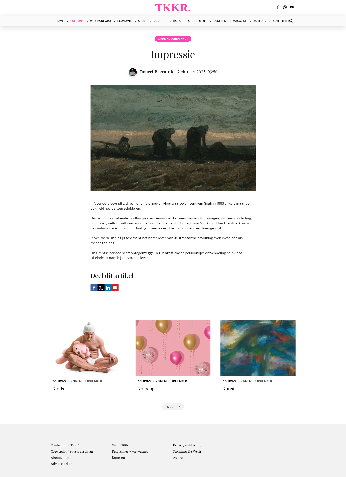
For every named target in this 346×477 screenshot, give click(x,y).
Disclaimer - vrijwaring (130, 451)
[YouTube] (292, 7)
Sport (142, 21)
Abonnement (197, 21)
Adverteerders (61, 464)
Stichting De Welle (187, 451)
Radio (177, 21)
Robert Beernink (156, 71)
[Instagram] (285, 7)
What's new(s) (100, 21)
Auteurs (259, 21)
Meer (171, 407)
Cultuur (160, 21)
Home (60, 21)
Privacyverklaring (187, 445)
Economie (124, 21)
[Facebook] (278, 7)
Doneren (219, 21)
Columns (76, 21)
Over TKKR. (120, 445)
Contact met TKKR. (65, 445)
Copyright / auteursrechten (72, 451)
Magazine (240, 21)
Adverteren (281, 21)
